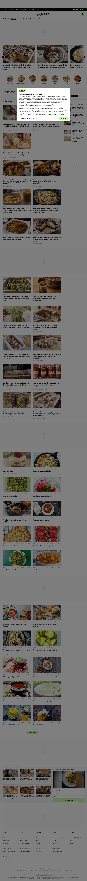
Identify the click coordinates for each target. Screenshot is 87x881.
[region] (43, 104)
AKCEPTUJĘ (63, 118)
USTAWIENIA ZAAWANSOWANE (27, 118)
